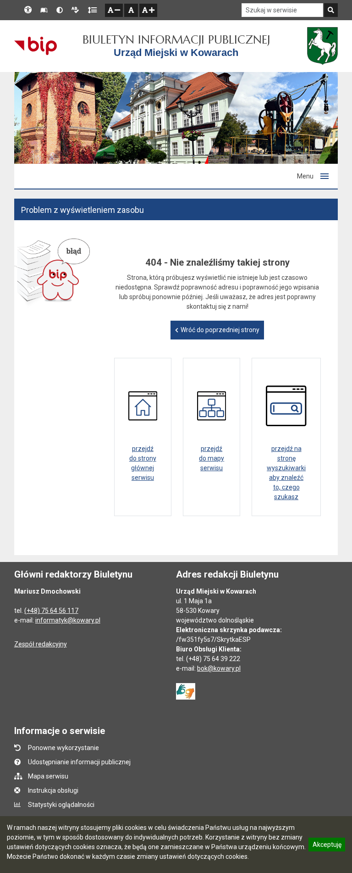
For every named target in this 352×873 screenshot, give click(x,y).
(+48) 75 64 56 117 (51, 610)
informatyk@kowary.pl (67, 620)
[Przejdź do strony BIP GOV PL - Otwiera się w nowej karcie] (35, 46)
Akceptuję (326, 846)
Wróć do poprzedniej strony (220, 330)
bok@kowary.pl (219, 668)
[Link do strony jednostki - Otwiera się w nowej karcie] (322, 46)
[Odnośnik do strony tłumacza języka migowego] (185, 691)
